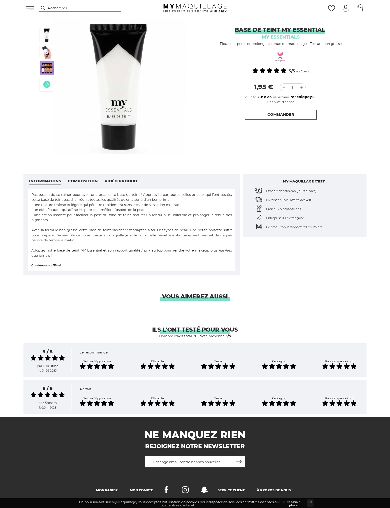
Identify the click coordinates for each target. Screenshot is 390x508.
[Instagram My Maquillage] (185, 491)
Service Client (231, 490)
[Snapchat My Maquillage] (204, 491)
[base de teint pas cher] (46, 51)
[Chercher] (40, 8)
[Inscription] (239, 460)
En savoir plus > (293, 503)
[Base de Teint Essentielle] (46, 35)
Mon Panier (107, 490)
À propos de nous (274, 490)
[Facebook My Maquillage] (166, 491)
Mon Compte (141, 490)
